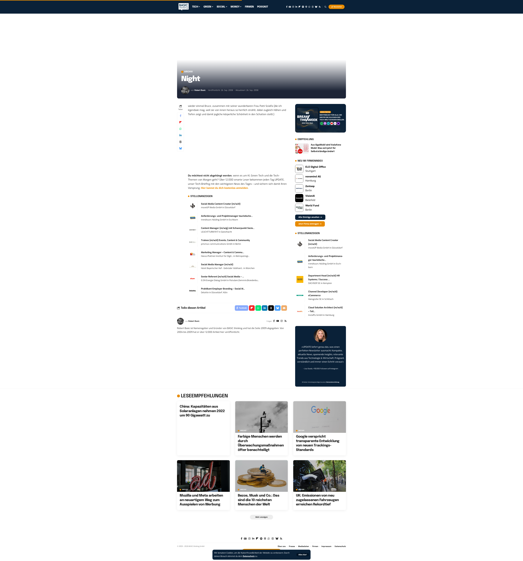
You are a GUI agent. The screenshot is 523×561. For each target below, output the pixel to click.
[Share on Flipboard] (180, 122)
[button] (302, 554)
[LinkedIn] (296, 6)
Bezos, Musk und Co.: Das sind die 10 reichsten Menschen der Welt (258, 500)
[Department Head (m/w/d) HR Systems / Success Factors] (300, 279)
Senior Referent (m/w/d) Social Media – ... (222, 276)
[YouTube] (277, 321)
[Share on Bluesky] (180, 148)
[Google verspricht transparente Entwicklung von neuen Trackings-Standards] (319, 417)
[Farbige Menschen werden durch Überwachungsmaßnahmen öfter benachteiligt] (261, 417)
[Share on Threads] (180, 142)
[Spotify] (303, 6)
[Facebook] (286, 6)
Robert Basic (200, 90)
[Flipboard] (299, 6)
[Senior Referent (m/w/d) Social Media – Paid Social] (192, 278)
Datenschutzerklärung (332, 382)
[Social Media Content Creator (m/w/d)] (192, 205)
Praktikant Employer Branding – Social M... (223, 288)
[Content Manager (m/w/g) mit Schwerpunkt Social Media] (192, 229)
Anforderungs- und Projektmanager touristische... (227, 216)
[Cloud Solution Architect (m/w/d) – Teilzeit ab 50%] (300, 311)
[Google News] (290, 6)
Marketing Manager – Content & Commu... (222, 252)
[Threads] (312, 6)
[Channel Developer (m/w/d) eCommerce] (300, 295)
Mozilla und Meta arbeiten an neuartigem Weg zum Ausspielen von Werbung (201, 500)
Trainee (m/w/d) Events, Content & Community (225, 240)
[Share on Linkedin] (180, 135)
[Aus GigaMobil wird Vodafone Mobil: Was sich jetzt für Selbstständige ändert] (302, 148)
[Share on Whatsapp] (180, 128)
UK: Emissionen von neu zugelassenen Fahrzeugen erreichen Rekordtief (317, 500)
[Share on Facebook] (180, 115)
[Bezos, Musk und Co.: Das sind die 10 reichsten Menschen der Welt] (261, 476)
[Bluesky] (316, 6)
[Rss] (319, 6)
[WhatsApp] (309, 6)
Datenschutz (249, 556)
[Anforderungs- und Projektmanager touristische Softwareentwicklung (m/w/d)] (192, 217)
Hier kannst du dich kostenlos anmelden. (224, 188)
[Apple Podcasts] (306, 6)
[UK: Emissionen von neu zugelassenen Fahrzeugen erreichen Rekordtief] (319, 476)
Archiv (188, 72)
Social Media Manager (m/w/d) (217, 264)
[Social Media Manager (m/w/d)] (192, 266)
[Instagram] (293, 6)
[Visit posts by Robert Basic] (185, 90)
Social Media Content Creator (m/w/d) (220, 203)
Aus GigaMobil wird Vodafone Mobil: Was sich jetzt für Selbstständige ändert (326, 148)
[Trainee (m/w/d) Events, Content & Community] (192, 242)
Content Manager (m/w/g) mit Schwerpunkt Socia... (227, 228)
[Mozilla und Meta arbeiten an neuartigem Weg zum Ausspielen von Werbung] (203, 476)
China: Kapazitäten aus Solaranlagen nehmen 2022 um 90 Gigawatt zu (202, 411)
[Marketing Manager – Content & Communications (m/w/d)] (192, 254)
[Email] (284, 308)
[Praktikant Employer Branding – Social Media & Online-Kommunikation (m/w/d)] (192, 290)
